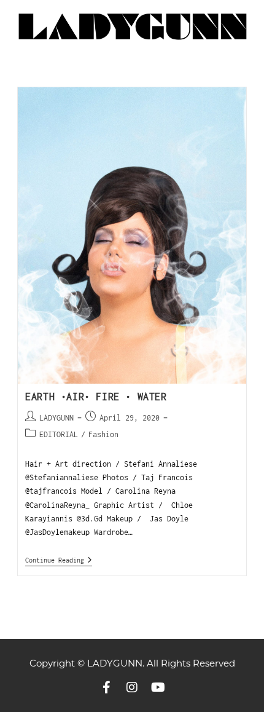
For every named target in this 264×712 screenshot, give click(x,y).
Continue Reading (58, 560)
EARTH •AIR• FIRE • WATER (95, 396)
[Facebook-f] (106, 687)
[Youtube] (158, 687)
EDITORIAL (58, 434)
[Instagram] (132, 687)
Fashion (103, 434)
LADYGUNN (56, 417)
